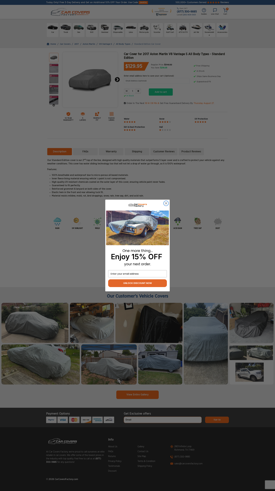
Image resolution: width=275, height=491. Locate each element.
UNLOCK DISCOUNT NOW (137, 283)
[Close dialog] (166, 203)
